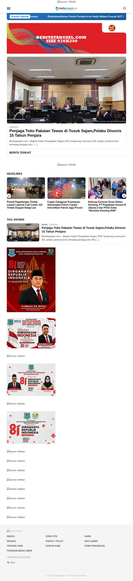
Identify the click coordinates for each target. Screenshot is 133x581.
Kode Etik (51, 536)
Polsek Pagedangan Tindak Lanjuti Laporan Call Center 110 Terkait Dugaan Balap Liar (24, 204)
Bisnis (45, 225)
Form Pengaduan (95, 546)
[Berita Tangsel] (66, 8)
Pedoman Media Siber (19, 551)
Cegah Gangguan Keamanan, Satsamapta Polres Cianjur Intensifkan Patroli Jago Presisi (65, 204)
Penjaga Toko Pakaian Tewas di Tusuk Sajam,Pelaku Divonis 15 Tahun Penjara (65, 133)
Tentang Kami (15, 546)
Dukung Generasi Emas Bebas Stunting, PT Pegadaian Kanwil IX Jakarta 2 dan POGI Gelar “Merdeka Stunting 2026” (107, 206)
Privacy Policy (55, 541)
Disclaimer (91, 541)
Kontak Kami (53, 546)
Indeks (11, 536)
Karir (88, 536)
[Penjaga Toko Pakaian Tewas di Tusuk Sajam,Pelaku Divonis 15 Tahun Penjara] (66, 90)
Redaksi (11, 541)
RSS (13, 562)
